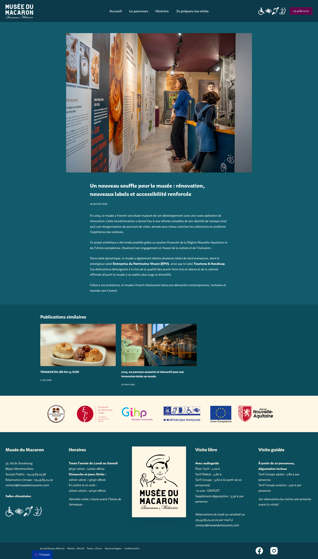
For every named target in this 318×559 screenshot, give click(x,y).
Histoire (162, 11)
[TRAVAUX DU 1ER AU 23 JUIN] (78, 345)
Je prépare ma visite (192, 11)
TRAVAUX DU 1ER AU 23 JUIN (59, 372)
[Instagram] (274, 550)
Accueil (115, 11)
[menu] (42, 554)
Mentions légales (113, 548)
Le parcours (138, 11)
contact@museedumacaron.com (27, 485)
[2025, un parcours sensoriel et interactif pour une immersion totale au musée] (159, 345)
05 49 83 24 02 (301, 10)
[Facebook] (259, 550)
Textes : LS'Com (94, 548)
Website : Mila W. (75, 548)
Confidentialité (131, 548)
